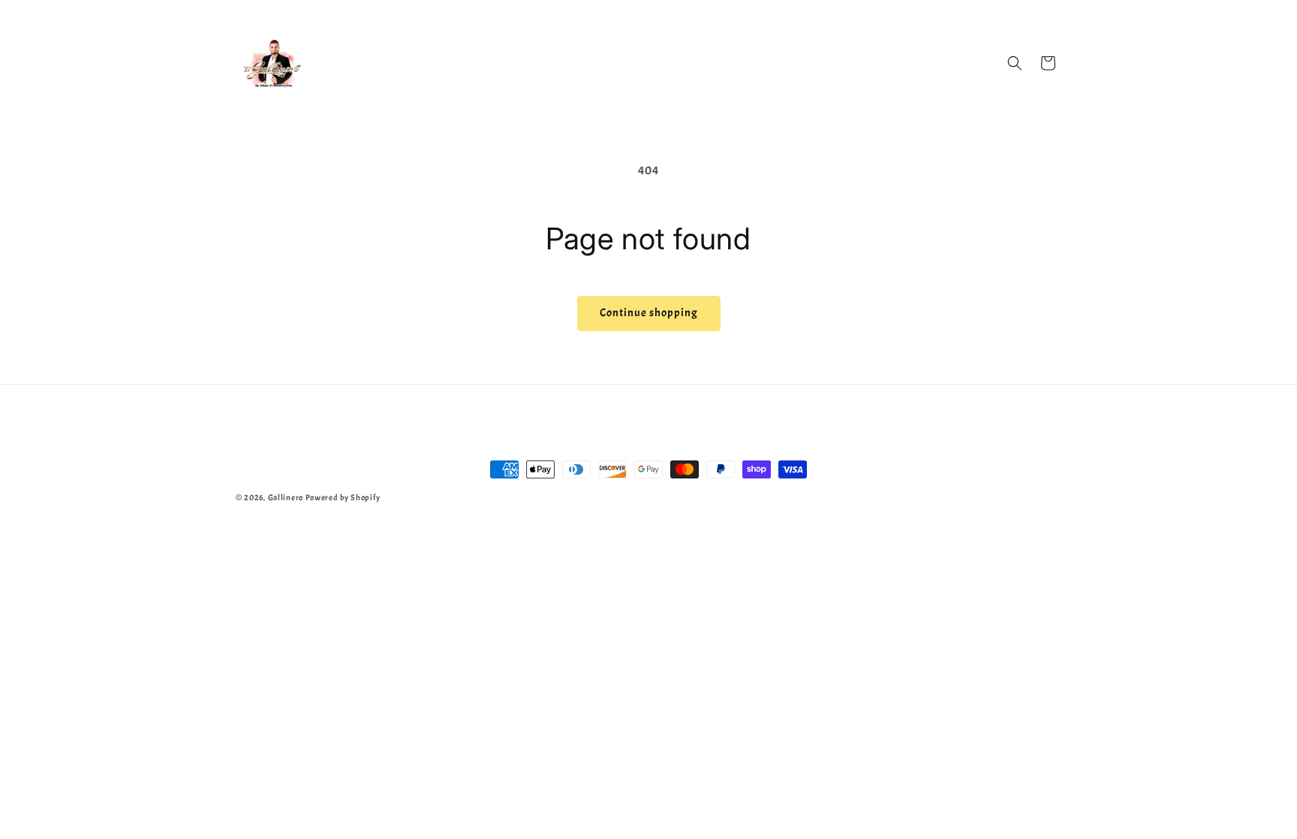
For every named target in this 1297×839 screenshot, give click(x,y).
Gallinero (285, 497)
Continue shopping (649, 313)
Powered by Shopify (343, 497)
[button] (1014, 63)
